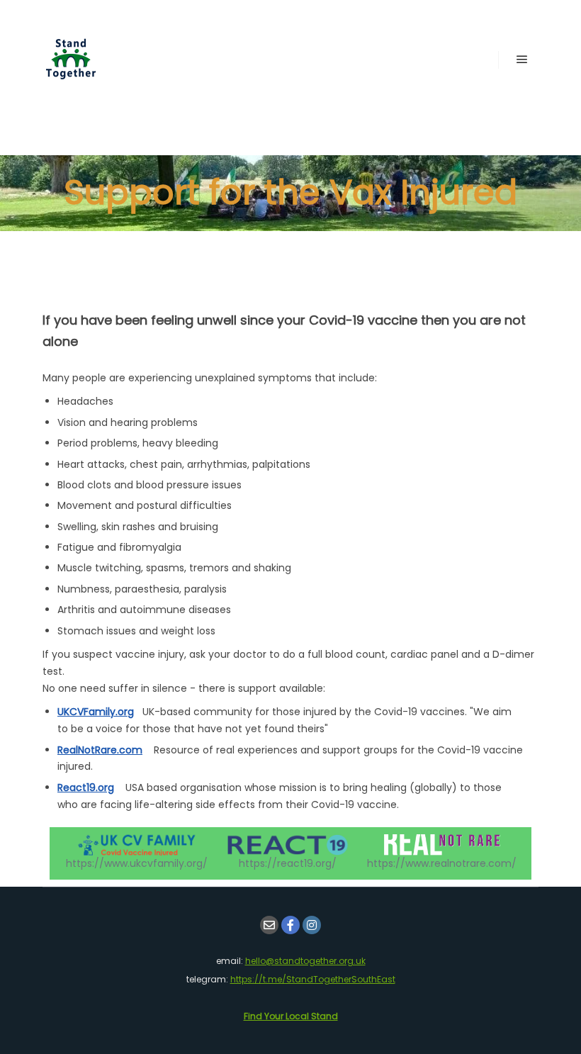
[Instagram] (312, 925)
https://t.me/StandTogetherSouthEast (312, 979)
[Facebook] (290, 925)
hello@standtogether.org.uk (305, 961)
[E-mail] (269, 925)
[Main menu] (522, 59)
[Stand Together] (70, 59)
